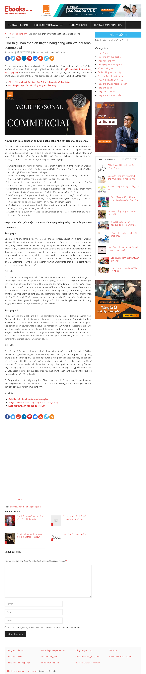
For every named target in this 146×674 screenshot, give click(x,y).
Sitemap (113, 650)
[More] (51, 58)
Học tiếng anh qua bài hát (48, 25)
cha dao (10, 52)
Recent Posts (130, 159)
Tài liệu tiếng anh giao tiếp (109, 72)
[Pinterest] (29, 58)
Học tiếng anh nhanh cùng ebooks (22, 671)
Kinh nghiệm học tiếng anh (110, 64)
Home (9, 33)
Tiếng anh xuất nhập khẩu (108, 25)
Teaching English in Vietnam (110, 76)
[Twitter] (12, 58)
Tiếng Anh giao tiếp (106, 91)
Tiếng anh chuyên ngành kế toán (112, 83)
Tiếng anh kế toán (18, 25)
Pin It (20, 499)
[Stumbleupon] (40, 58)
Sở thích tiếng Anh (49, 656)
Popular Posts (108, 159)
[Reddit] (35, 58)
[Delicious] (46, 58)
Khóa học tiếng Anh (106, 60)
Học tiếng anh (21, 33)
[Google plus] (18, 58)
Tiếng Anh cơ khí (14, 656)
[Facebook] (7, 58)
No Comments (61, 52)
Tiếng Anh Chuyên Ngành (120, 656)
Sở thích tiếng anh (106, 68)
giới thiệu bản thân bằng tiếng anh (25, 506)
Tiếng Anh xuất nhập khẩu (18, 662)
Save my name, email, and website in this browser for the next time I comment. (44, 627)
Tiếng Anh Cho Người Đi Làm (110, 80)
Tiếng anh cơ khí (78, 25)
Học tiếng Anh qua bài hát (53, 650)
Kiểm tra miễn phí (118, 34)
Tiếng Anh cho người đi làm (87, 656)
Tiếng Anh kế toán (15, 650)
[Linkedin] (24, 58)
